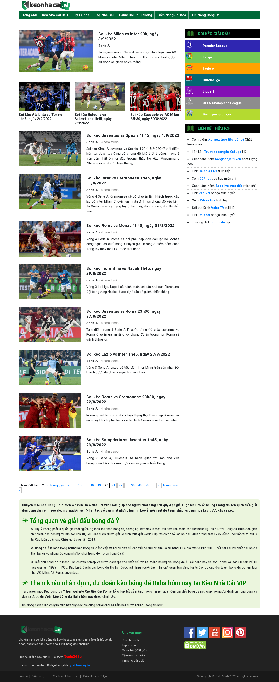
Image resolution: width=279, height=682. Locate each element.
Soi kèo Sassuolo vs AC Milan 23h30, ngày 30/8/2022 (154, 117)
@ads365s (72, 656)
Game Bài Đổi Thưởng (135, 15)
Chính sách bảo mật (67, 676)
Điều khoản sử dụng (96, 676)
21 (113, 485)
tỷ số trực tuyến (79, 665)
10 (80, 485)
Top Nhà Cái (104, 15)
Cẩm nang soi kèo (133, 655)
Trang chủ (29, 15)
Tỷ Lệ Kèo (81, 15)
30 (133, 485)
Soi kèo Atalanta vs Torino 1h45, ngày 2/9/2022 (40, 117)
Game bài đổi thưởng (135, 650)
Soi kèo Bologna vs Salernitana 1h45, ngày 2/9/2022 (93, 119)
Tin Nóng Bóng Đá (205, 15)
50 (147, 485)
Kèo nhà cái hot (131, 640)
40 (140, 485)
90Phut (205, 179)
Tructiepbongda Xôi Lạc (222, 152)
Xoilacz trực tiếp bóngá (226, 140)
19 (99, 485)
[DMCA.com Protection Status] (195, 645)
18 (92, 485)
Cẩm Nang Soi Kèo (172, 15)
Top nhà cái (129, 645)
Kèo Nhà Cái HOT (55, 15)
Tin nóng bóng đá (133, 660)
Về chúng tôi (41, 676)
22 (120, 485)
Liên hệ (24, 676)
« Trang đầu (55, 485)
